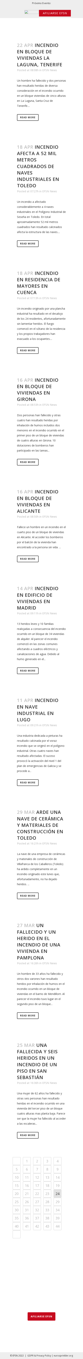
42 (37, 1226)
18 (47, 1185)
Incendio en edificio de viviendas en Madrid (37, 598)
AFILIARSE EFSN (55, 13)
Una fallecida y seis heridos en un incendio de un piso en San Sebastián (37, 1061)
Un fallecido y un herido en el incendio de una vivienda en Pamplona (38, 941)
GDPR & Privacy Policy (39, 1355)
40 (17, 1226)
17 (37, 1185)
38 (47, 1218)
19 (57, 1185)
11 (27, 1177)
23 (47, 1193)
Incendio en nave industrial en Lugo (37, 710)
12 (37, 1177)
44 (57, 1226)
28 (47, 1201)
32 (37, 1210)
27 (37, 1201)
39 (57, 1218)
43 (47, 1226)
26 (27, 1201)
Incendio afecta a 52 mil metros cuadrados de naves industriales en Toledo (38, 166)
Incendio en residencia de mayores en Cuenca (38, 283)
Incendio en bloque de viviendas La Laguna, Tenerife (39, 55)
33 (47, 1210)
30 (17, 1210)
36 (27, 1218)
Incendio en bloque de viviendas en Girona (37, 389)
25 (17, 1201)
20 (17, 1193)
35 (17, 1218)
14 (57, 1177)
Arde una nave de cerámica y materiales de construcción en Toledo (40, 825)
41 (27, 1226)
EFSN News (49, 70)
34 (57, 1210)
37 (37, 1218)
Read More (28, 117)
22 (37, 1193)
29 (57, 1201)
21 (27, 1193)
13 (47, 1177)
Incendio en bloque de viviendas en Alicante (37, 501)
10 (17, 1177)
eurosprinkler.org (63, 1355)
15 (17, 1185)
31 (27, 1210)
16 (27, 1185)
